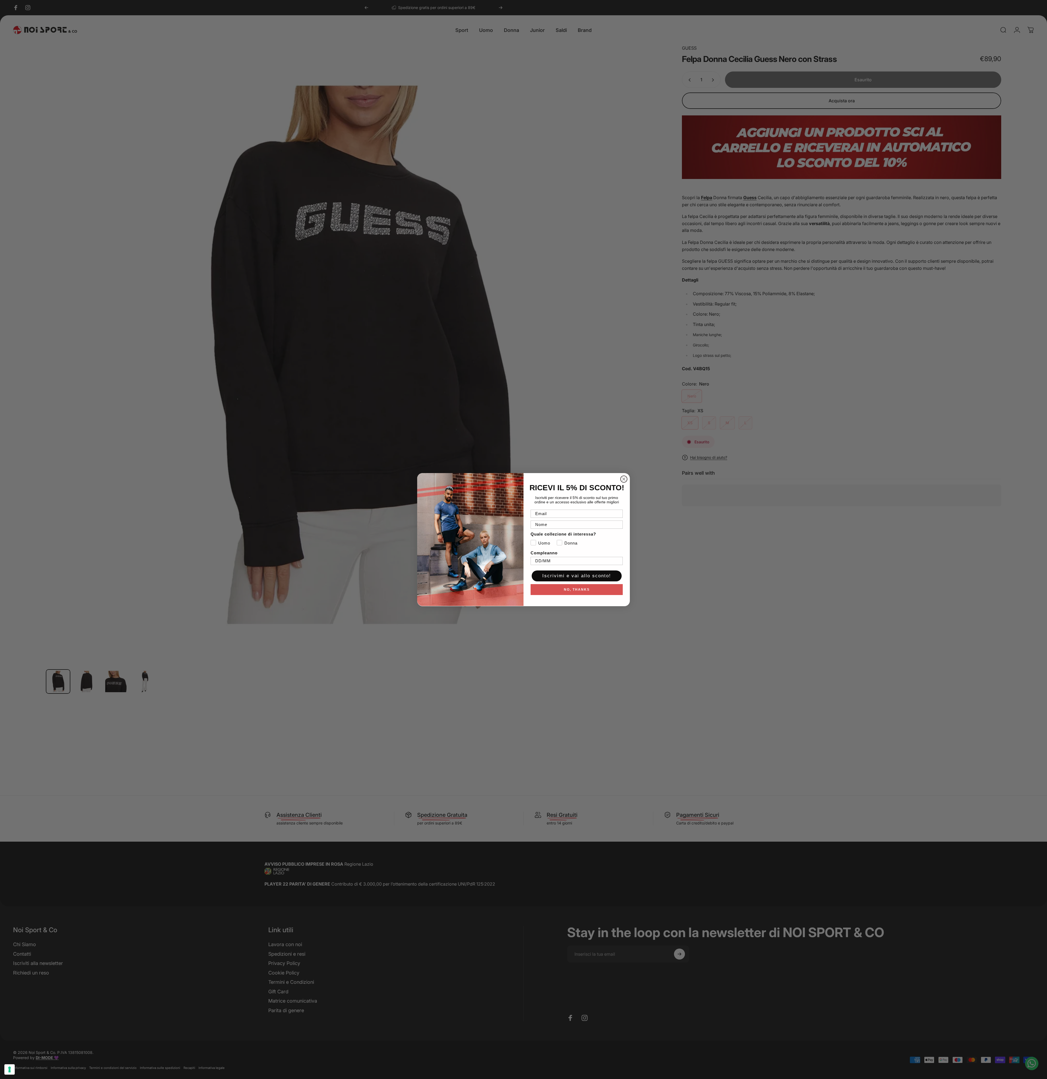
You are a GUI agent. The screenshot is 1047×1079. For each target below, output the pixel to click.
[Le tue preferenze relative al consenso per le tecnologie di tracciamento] (9, 1069)
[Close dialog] (624, 479)
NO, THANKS (577, 589)
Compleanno (544, 552)
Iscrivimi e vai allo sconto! (576, 575)
